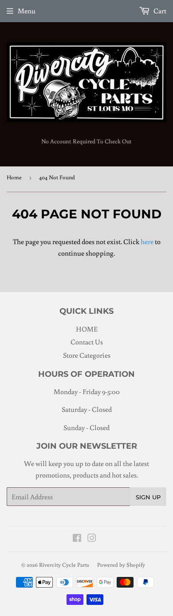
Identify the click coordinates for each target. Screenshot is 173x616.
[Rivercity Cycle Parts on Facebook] (77, 538)
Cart (159, 10)
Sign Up (148, 497)
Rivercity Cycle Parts (64, 565)
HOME (87, 328)
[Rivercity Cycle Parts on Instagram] (91, 538)
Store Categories (86, 355)
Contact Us (87, 341)
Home (14, 177)
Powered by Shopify (121, 565)
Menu (26, 10)
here (147, 241)
